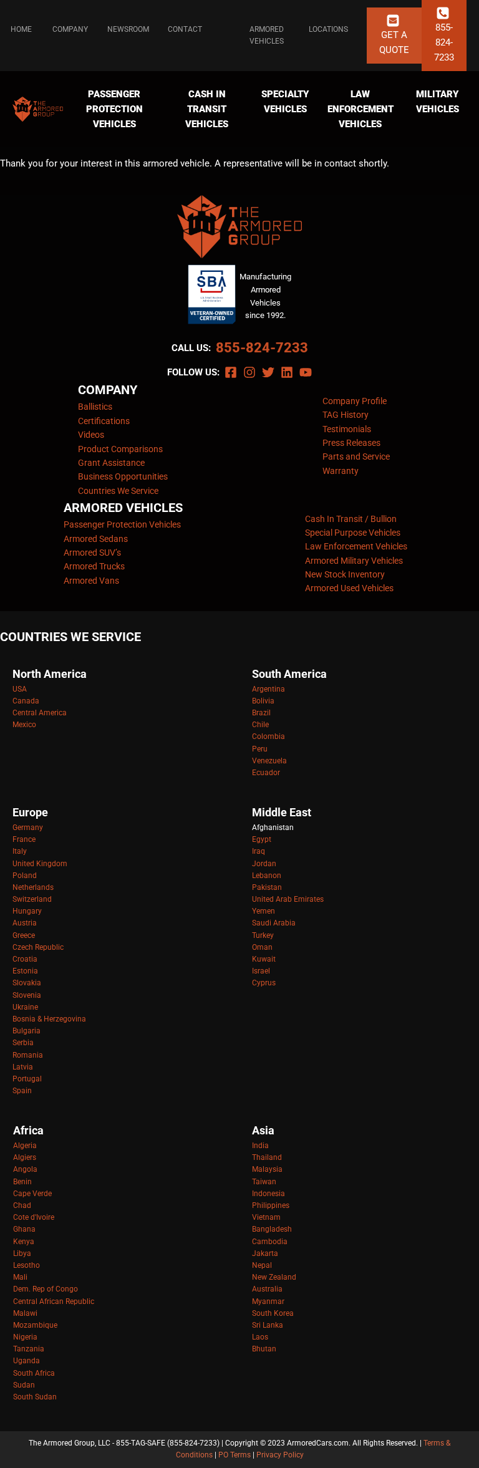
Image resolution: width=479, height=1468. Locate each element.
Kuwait (264, 959)
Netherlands (33, 887)
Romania (27, 1055)
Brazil (261, 712)
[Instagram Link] (249, 372)
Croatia (24, 959)
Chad (22, 1205)
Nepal (262, 1265)
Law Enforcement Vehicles (360, 109)
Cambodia (270, 1241)
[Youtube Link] (305, 372)
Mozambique (35, 1325)
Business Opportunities (123, 476)
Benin (22, 1181)
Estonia (25, 971)
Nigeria (25, 1337)
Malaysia (267, 1169)
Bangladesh (272, 1229)
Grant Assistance (111, 463)
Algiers (24, 1157)
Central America (39, 712)
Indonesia (268, 1193)
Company (70, 29)
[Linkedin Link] (287, 372)
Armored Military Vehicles (354, 561)
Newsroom (128, 29)
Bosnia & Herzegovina (49, 1019)
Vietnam (266, 1217)
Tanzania (28, 1349)
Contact (185, 29)
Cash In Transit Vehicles (206, 109)
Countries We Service (118, 491)
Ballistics (95, 407)
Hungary (27, 911)
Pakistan (267, 887)
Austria (24, 923)
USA (19, 689)
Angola (25, 1169)
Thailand (267, 1157)
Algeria (25, 1145)
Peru (260, 749)
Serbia (23, 1042)
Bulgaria (26, 1030)
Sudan (24, 1385)
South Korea (273, 1313)
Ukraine (25, 1007)
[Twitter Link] (268, 372)
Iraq (258, 851)
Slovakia (26, 982)
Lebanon (266, 875)
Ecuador (266, 772)
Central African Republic (53, 1301)
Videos (91, 435)
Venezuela (269, 760)
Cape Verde (32, 1193)
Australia (267, 1289)
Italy (19, 851)
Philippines (270, 1205)
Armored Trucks (94, 566)
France (24, 839)
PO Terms (234, 1455)
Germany (27, 827)
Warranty (340, 471)
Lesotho (26, 1265)
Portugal (27, 1078)
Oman (262, 947)
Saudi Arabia (274, 923)
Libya (22, 1253)
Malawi (25, 1313)
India (260, 1145)
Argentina (268, 689)
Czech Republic (38, 947)
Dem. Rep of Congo (45, 1289)
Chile (260, 724)
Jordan (264, 863)
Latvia (22, 1067)
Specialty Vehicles (285, 102)
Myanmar (268, 1301)
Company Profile (354, 401)
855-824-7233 (262, 347)
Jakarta (265, 1253)
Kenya (23, 1241)
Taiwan (264, 1181)
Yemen (263, 911)
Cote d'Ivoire (33, 1217)
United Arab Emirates (288, 899)
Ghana (24, 1229)
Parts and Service (356, 456)
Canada (25, 701)
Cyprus (264, 982)
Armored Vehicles (266, 35)
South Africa (34, 1373)
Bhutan (264, 1349)
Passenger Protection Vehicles (114, 109)
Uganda (26, 1360)
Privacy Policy (280, 1455)
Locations (328, 29)
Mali (20, 1277)
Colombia (268, 736)
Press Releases (351, 443)
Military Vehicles (437, 102)
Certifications (104, 421)
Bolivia (263, 701)
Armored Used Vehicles (349, 588)
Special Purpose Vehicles (352, 533)
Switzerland (32, 899)
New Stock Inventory (345, 574)
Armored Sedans (96, 539)
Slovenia (26, 995)
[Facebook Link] (231, 372)
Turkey (263, 935)
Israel (261, 971)
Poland (24, 875)
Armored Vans (91, 581)
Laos (260, 1337)
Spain (22, 1090)
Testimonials (346, 429)
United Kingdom (39, 863)
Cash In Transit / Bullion (351, 519)
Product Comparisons (120, 449)
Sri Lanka (267, 1325)
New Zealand (274, 1277)
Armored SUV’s (92, 553)
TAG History (345, 415)
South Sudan (35, 1397)
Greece (23, 935)
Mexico (24, 724)
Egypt (261, 839)
